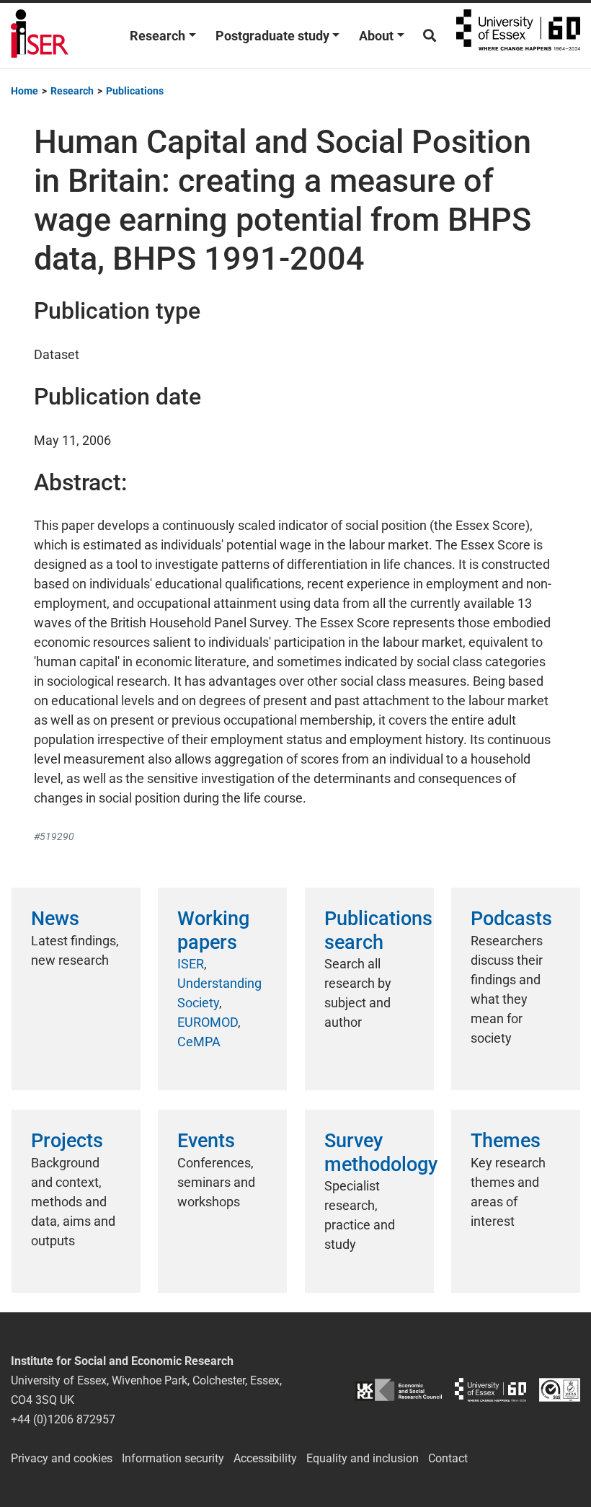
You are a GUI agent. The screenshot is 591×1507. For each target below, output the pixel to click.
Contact (448, 1458)
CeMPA (199, 1041)
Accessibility (265, 1458)
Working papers (213, 930)
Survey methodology (380, 1152)
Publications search (378, 930)
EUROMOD (207, 1022)
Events (206, 1140)
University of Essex (518, 35)
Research (157, 35)
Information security (173, 1458)
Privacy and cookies (61, 1458)
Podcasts (511, 918)
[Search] (429, 35)
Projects (67, 1140)
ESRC (398, 1390)
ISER (190, 963)
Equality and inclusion (362, 1458)
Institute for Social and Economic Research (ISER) (39, 35)
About (376, 35)
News (55, 918)
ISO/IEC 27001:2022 (559, 1390)
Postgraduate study (272, 35)
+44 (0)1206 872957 (63, 1419)
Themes (506, 1140)
